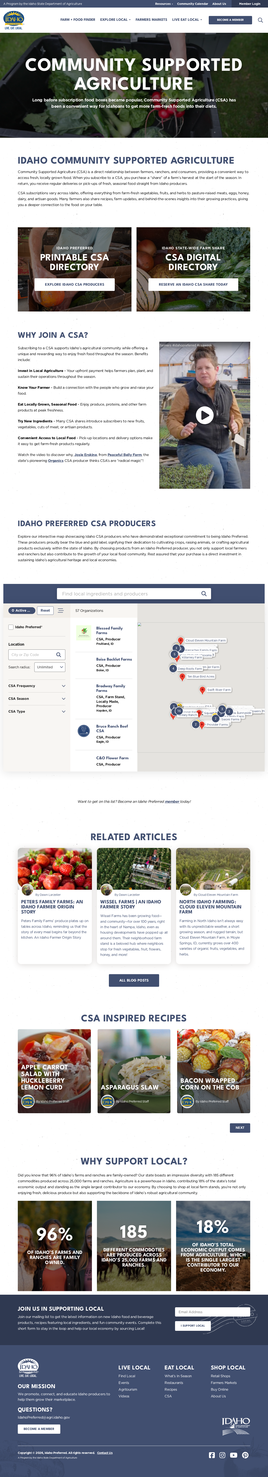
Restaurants (174, 1383)
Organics (55, 460)
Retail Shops (220, 1376)
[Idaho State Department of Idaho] (236, 1426)
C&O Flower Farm (112, 758)
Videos (124, 1396)
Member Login (249, 4)
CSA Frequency (21, 686)
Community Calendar (192, 4)
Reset (45, 610)
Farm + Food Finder (78, 20)
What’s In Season (178, 1376)
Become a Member (230, 20)
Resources (163, 4)
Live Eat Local (186, 20)
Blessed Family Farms (109, 631)
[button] (174, 707)
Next (240, 1128)
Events (124, 1383)
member (172, 801)
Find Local (127, 1376)
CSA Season (18, 698)
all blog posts (134, 980)
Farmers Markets (151, 20)
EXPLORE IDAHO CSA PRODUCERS (74, 284)
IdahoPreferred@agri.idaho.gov (44, 1417)
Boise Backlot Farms (114, 659)
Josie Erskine (85, 454)
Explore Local (114, 20)
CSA (168, 1396)
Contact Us (105, 1453)
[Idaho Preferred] (13, 20)
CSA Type (16, 711)
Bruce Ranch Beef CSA (112, 729)
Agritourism (128, 1389)
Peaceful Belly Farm (125, 454)
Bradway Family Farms (110, 688)
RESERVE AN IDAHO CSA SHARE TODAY (193, 284)
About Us (219, 4)
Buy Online (219, 1389)
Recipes (171, 1389)
